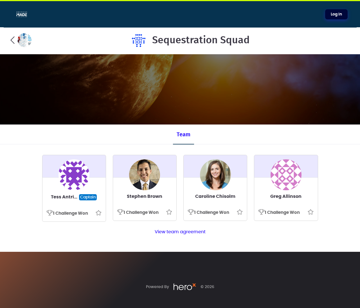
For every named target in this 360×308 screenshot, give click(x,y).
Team (183, 134)
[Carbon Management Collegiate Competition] (21, 40)
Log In (336, 14)
